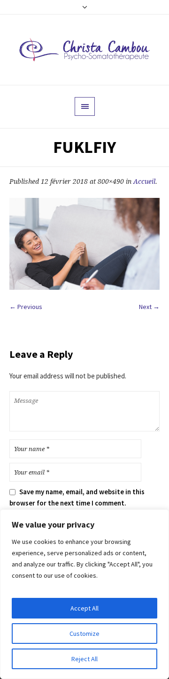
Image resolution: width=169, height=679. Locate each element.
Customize (84, 633)
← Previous (25, 306)
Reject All (84, 659)
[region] (84, 594)
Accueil (144, 181)
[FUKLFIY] (84, 244)
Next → (149, 306)
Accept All (84, 608)
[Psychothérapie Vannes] (84, 49)
